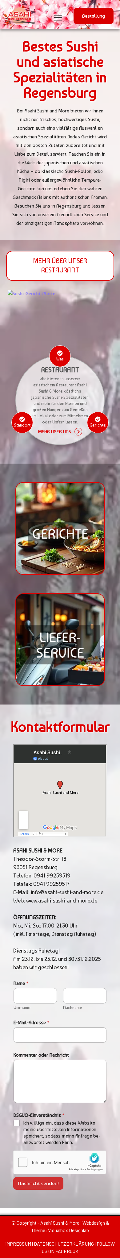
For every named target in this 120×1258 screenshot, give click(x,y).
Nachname (72, 1007)
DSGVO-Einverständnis (39, 1115)
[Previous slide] (16, 315)
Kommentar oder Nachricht (41, 1055)
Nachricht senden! (38, 1183)
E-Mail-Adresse (31, 1022)
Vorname (22, 1007)
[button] (94, 16)
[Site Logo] (20, 15)
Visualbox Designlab (68, 1230)
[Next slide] (104, 315)
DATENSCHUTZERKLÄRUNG (64, 1244)
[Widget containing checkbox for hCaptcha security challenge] (59, 1162)
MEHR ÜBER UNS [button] (54, 432)
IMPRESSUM (18, 1244)
